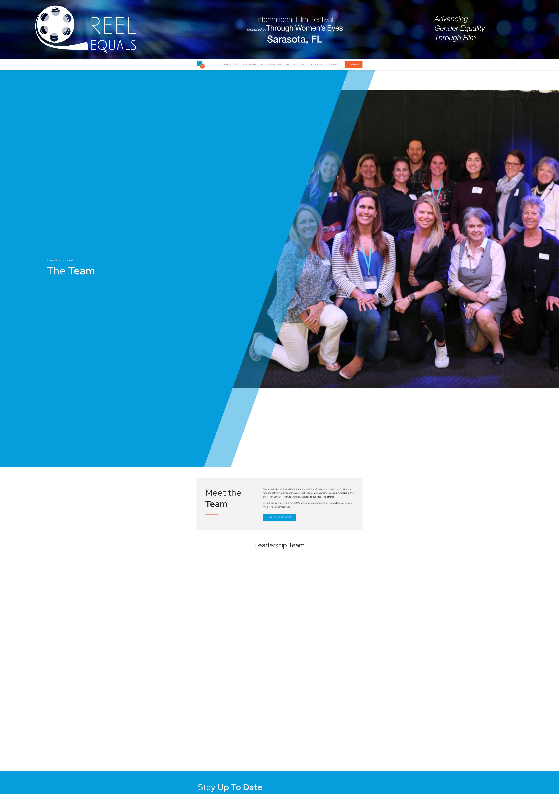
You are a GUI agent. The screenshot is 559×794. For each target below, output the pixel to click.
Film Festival (271, 64)
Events (316, 64)
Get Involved (296, 64)
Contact (333, 64)
